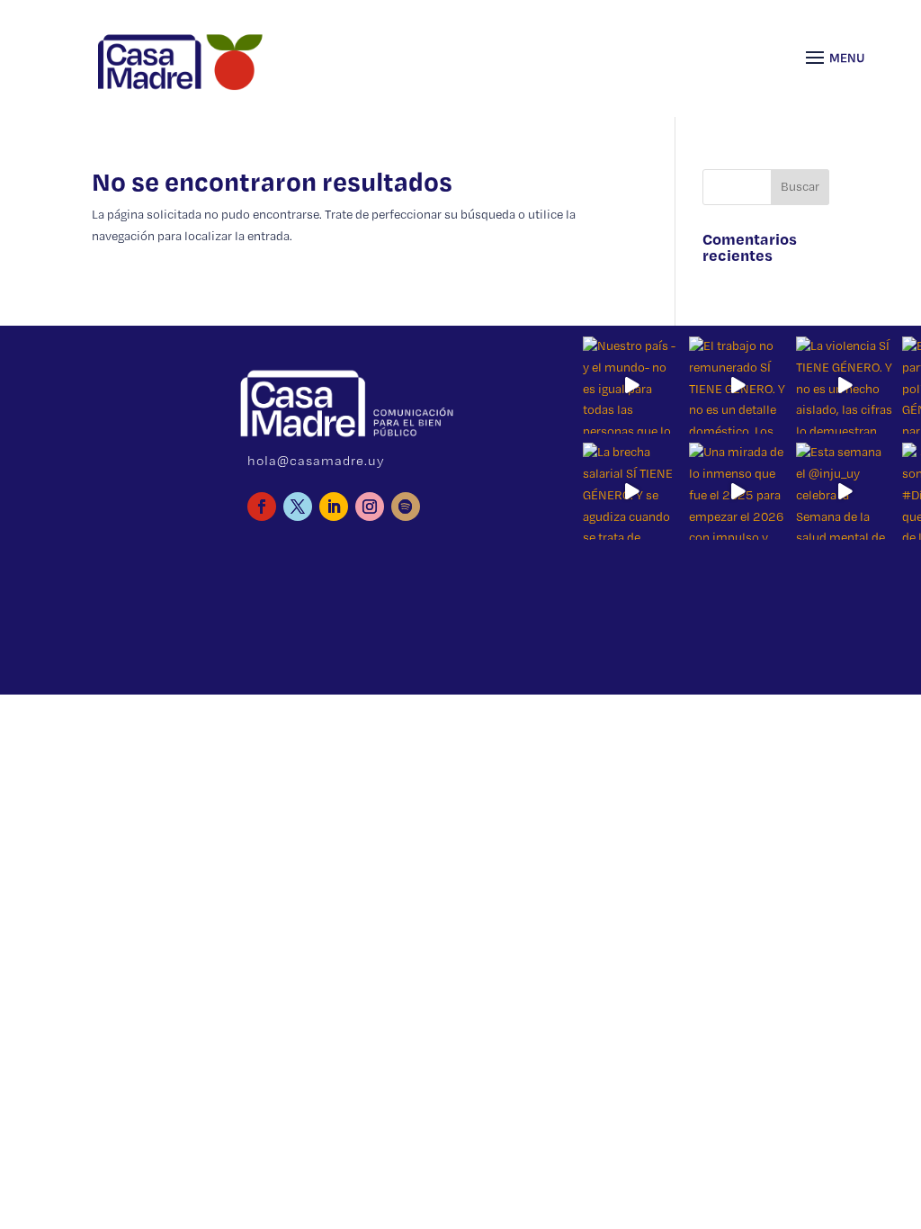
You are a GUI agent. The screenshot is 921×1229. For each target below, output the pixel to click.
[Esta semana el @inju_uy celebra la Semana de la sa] (844, 491)
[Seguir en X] (297, 506)
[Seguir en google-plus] (405, 506)
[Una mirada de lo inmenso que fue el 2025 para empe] (737, 491)
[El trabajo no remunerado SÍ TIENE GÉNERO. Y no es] (737, 385)
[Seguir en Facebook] (261, 506)
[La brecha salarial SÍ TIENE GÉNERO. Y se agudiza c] (631, 491)
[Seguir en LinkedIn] (333, 506)
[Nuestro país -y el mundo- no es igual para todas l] (631, 385)
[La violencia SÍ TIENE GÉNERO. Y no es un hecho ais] (844, 385)
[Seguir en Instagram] (369, 506)
